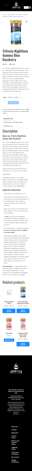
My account (15, 457)
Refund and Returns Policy (15, 442)
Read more (9, 340)
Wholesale (15, 433)
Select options (9, 310)
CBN (16, 111)
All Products (11, 14)
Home (4, 14)
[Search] (30, 7)
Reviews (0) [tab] (7, 126)
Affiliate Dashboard (15, 461)
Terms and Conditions (15, 453)
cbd (13, 111)
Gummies (19, 14)
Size (4, 97)
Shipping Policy (14, 448)
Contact (14, 430)
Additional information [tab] (12, 122)
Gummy (23, 111)
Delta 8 (22, 109)
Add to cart (13, 102)
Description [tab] (8, 119)
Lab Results (6, 174)
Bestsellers (9, 111)
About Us (15, 426)
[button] (6, 5)
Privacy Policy (14, 436)
